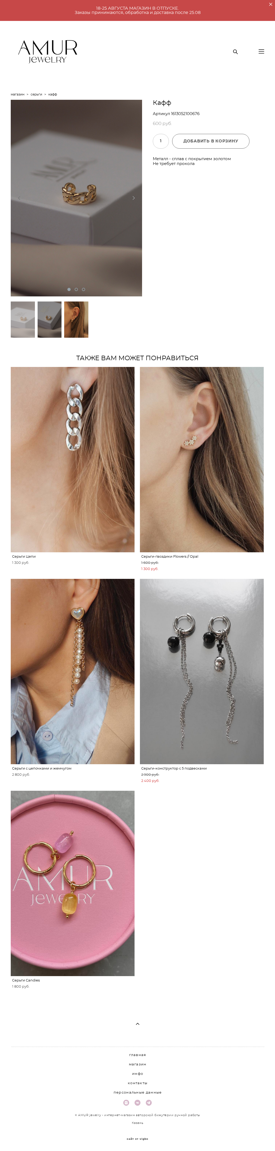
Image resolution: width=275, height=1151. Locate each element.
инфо (137, 1074)
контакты (137, 1083)
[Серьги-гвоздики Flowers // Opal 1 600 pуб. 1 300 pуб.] (202, 459)
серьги (36, 94)
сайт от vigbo (137, 1139)
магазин (17, 94)
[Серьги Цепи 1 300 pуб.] (73, 459)
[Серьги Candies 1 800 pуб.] (73, 883)
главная (137, 1055)
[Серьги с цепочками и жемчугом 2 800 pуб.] (73, 671)
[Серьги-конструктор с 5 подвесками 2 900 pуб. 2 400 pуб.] (202, 671)
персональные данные (138, 1092)
